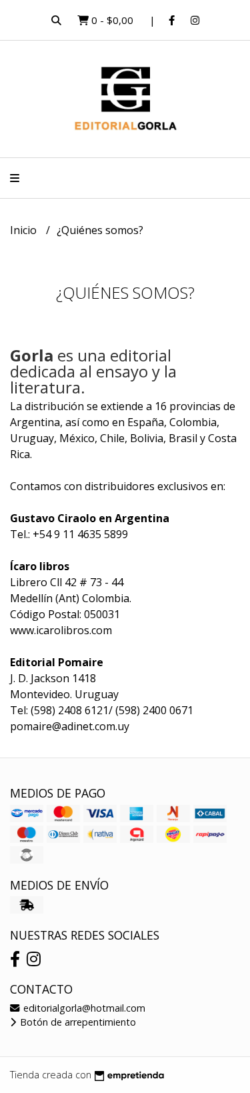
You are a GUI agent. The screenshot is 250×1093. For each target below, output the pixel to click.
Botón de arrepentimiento (76, 1022)
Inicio (24, 230)
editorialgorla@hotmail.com (83, 1008)
